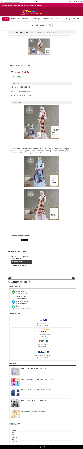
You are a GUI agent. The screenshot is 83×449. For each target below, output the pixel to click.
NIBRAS (14, 435)
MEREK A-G (15, 19)
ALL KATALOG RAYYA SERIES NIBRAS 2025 (33, 411)
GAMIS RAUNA (18, 33)
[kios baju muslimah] (32, 12)
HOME (6, 19)
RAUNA (26, 33)
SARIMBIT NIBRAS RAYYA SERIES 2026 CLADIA (34, 400)
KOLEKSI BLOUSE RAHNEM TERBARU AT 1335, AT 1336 (37, 379)
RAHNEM (14, 437)
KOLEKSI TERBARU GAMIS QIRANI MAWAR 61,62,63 (36, 390)
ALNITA (14, 428)
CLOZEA (76, 19)
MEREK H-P (26, 19)
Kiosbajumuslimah (21, 298)
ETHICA (14, 430)
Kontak (59, 19)
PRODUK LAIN (48, 19)
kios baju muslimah (42, 447)
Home (11, 33)
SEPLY (13, 439)
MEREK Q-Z (36, 19)
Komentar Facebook (19, 265)
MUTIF (13, 433)
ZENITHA (14, 442)
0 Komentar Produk (19, 261)
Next (73, 278)
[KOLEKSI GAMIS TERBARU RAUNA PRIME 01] (21, 258)
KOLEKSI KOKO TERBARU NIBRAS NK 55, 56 (33, 368)
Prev (9, 278)
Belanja (68, 19)
